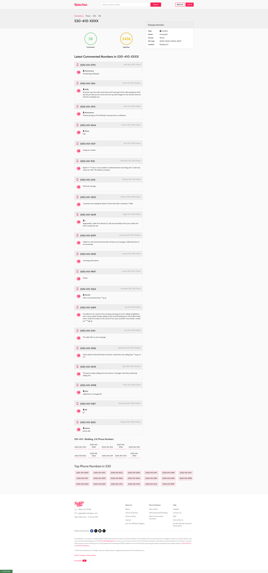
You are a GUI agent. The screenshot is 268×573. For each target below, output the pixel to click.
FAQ (174, 516)
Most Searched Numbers (158, 513)
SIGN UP (180, 5)
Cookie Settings (6, 571)
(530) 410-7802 (88, 197)
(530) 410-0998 (88, 385)
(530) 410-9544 (88, 125)
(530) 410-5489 (88, 307)
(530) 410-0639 (88, 214)
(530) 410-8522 (88, 422)
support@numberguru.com (88, 513)
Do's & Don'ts (178, 520)
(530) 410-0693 (88, 366)
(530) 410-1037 (87, 143)
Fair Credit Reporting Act (107, 541)
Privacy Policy (130, 516)
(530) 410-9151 (87, 161)
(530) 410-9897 (88, 271)
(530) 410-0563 (88, 289)
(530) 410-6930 (88, 254)
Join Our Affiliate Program (135, 523)
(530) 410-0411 (87, 330)
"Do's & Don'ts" (186, 543)
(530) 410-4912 (87, 106)
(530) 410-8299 (88, 235)
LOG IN (189, 5)
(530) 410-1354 (87, 83)
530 (94, 16)
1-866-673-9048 (84, 509)
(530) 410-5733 (121, 456)
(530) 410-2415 (87, 179)
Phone (88, 16)
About (127, 509)
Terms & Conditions (83, 546)
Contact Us (177, 513)
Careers (128, 520)
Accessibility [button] (78, 561)
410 (99, 16)
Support (176, 509)
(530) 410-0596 (88, 348)
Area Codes (153, 509)
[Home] (80, 4)
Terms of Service (131, 513)
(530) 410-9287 (88, 403)
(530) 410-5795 (87, 65)
